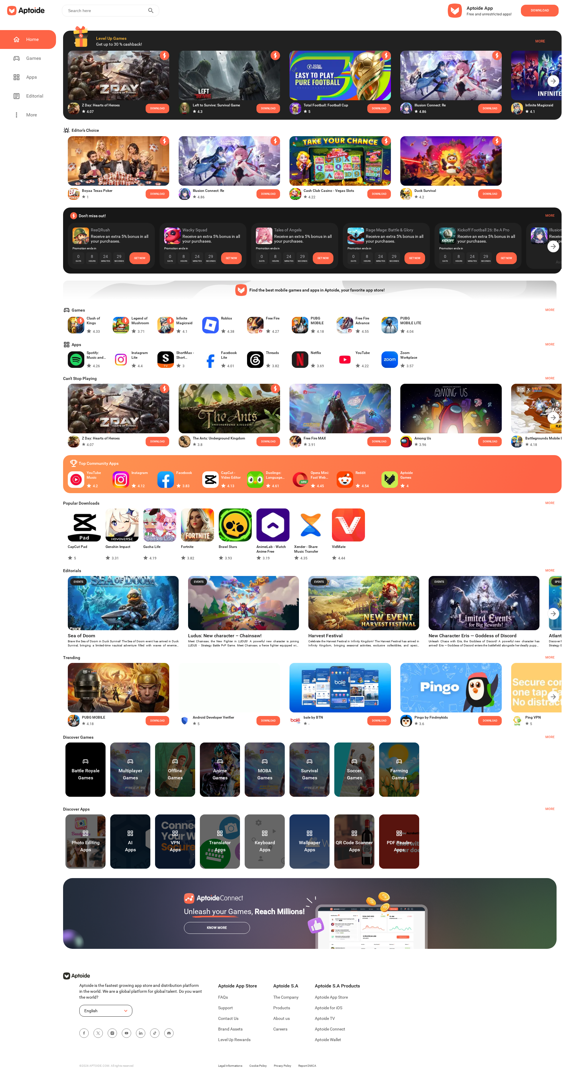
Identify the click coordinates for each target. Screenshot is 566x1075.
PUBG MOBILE (317, 320)
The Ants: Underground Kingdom (219, 438)
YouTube (363, 353)
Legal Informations (230, 1065)
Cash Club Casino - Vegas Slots (329, 191)
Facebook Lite (229, 355)
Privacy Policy (282, 1065)
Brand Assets (230, 1029)
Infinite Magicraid (539, 105)
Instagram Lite (139, 355)
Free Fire (272, 318)
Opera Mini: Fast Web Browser (320, 475)
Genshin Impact (118, 547)
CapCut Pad (77, 547)
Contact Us (228, 1018)
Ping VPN (533, 717)
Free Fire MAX (315, 438)
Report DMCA (307, 1065)
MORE (550, 737)
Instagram (139, 473)
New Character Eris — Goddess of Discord (472, 635)
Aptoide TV (325, 1018)
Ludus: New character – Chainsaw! (224, 635)
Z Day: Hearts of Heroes (101, 105)
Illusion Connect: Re (430, 105)
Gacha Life (151, 547)
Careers (280, 1029)
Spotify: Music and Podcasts (95, 355)
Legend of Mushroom (140, 320)
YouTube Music (94, 475)
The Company (286, 997)
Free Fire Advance (362, 320)
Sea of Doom (81, 635)
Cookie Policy (258, 1065)
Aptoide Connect (330, 1029)
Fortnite (187, 547)
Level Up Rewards (234, 1039)
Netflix (316, 353)
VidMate (338, 547)
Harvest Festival (325, 635)
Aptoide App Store (331, 997)
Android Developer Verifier (213, 717)
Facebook (184, 473)
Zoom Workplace (408, 355)
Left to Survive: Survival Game (216, 105)
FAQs (223, 997)
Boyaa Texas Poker (97, 191)
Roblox (226, 318)
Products (281, 1007)
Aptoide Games (406, 475)
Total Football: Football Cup (326, 105)
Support (225, 1007)
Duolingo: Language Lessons (274, 475)
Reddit (361, 473)
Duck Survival (425, 191)
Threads (272, 353)
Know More (217, 928)
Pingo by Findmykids (431, 717)
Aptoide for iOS (328, 1007)
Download (268, 441)
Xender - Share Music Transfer (306, 549)
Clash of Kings (93, 320)
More (540, 41)
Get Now (139, 258)
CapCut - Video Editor (231, 475)
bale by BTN (313, 717)
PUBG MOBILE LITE (410, 320)
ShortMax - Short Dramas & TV (186, 355)
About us (281, 1018)
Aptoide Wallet (328, 1039)
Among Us (422, 438)
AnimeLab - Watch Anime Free (271, 549)
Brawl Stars (228, 547)
